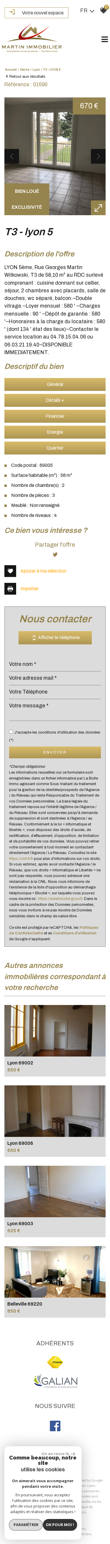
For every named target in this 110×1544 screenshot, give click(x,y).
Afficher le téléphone (57, 637)
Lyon (36, 69)
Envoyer (55, 752)
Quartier (55, 447)
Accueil (11, 69)
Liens (91, 1485)
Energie (55, 431)
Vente (24, 69)
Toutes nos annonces (82, 1491)
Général (55, 384)
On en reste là (55, 1453)
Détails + (55, 400)
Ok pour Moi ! (60, 1524)
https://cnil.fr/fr (21, 859)
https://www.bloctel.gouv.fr (60, 899)
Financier (55, 416)
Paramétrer (25, 1524)
